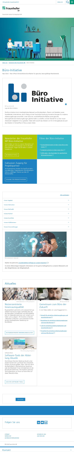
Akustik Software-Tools (14, 382)
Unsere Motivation (9, 204)
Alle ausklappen (64, 195)
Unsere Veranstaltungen (11, 227)
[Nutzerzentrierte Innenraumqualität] (20, 294)
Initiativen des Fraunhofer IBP (17, 62)
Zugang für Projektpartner (16, 179)
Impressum (8, 436)
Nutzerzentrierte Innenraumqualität (19, 332)
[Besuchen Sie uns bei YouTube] (42, 422)
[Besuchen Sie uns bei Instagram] (46, 422)
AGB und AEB (40, 436)
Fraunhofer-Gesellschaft (10, 2)
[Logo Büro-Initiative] (36, 93)
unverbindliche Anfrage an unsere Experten (32, 263)
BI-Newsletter (11, 155)
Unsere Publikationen (10, 222)
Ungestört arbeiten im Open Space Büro (52, 150)
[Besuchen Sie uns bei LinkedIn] (38, 422)
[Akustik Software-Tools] (20, 343)
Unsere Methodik (9, 209)
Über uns (4, 62)
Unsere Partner (8, 213)
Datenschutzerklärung (12, 438)
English (60, 2)
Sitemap (7, 434)
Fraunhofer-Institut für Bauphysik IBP (12, 14)
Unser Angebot (8, 200)
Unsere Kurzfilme (9, 218)
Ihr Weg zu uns (41, 434)
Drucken (20, 399)
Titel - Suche (67, 2)
